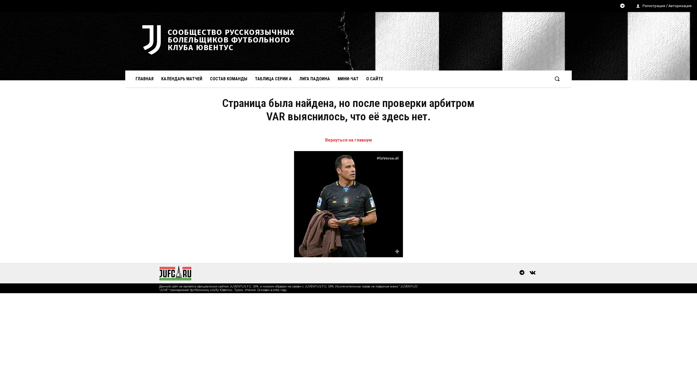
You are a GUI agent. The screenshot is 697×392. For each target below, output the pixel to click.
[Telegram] (622, 6)
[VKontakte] (532, 273)
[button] (557, 79)
